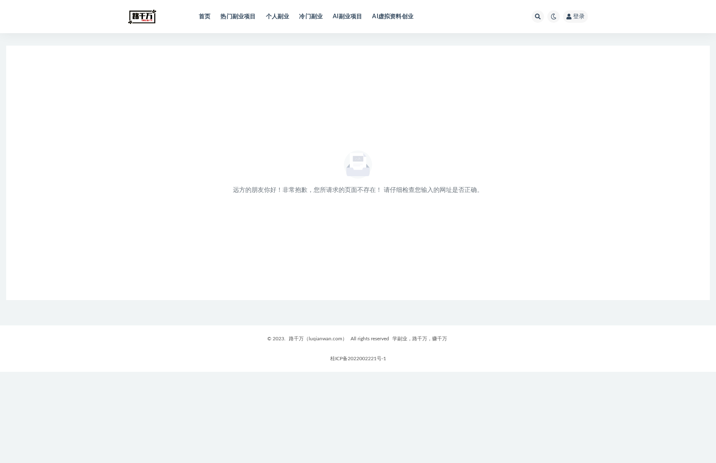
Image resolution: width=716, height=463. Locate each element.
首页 (204, 16)
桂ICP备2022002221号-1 (358, 358)
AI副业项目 (347, 16)
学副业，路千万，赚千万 (419, 338)
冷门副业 (311, 16)
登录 (579, 16)
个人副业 (278, 16)
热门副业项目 (238, 16)
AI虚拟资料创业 (393, 16)
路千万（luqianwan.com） (318, 338)
